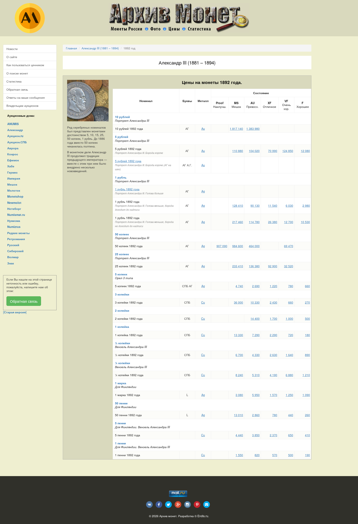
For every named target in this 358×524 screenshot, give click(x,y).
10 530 (305, 222)
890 (307, 355)
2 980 (306, 205)
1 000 (289, 318)
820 (257, 455)
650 (290, 435)
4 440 (239, 435)
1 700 (273, 318)
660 (307, 286)
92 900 (272, 266)
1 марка (120, 383)
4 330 (256, 355)
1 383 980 (253, 128)
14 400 (255, 318)
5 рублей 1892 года (128, 161)
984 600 (237, 246)
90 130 (255, 205)
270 (307, 302)
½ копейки (122, 343)
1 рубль (121, 177)
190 (307, 455)
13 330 (238, 335)
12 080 (305, 151)
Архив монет (168, 516)
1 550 (239, 455)
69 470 (288, 246)
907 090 (221, 246)
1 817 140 (236, 128)
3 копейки (122, 294)
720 (290, 335)
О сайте (11, 57)
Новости (12, 49)
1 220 (273, 286)
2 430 (273, 302)
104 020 (254, 151)
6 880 (289, 375)
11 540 (272, 205)
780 (290, 286)
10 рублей (122, 117)
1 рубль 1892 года (127, 189)
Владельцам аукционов (22, 105)
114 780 (254, 222)
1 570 (273, 395)
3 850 (256, 435)
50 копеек (122, 234)
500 (307, 318)
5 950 (256, 395)
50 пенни (121, 403)
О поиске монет (17, 73)
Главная (71, 48)
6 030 (289, 205)
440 (290, 415)
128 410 (237, 205)
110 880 (237, 151)
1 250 (289, 395)
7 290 (256, 335)
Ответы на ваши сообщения (25, 97)
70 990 (272, 151)
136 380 (254, 266)
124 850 (287, 151)
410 (307, 435)
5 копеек (121, 274)
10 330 (255, 302)
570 (274, 455)
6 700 (239, 355)
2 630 (273, 355)
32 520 (288, 266)
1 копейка (122, 327)
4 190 (273, 375)
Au (203, 128)
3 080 (239, 395)
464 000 (254, 246)
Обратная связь (17, 89)
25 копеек (122, 254)
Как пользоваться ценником (25, 65)
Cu (203, 302)
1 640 (289, 355)
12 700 (288, 222)
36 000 (238, 302)
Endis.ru (202, 516)
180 (307, 335)
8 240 (239, 375)
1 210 (306, 375)
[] (15, 312)
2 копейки (122, 310)
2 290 (273, 335)
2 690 (256, 286)
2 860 (256, 415)
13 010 (238, 415)
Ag (203, 191)
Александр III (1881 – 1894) (100, 48)
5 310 (256, 375)
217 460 (237, 222)
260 (307, 415)
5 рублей (121, 137)
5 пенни (120, 423)
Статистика (14, 81)
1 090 (306, 395)
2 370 (273, 435)
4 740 (239, 286)
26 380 (272, 222)
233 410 (237, 266)
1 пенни (120, 443)
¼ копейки (122, 363)
